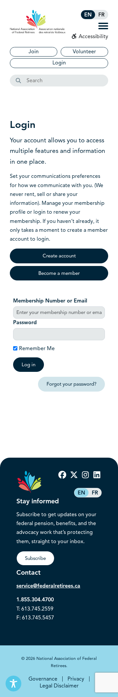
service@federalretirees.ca (48, 586)
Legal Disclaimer (59, 685)
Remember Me (37, 348)
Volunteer (84, 51)
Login (59, 63)
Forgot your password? (71, 384)
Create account (59, 256)
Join (34, 51)
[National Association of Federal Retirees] (38, 21)
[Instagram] (85, 475)
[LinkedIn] (97, 475)
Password (25, 322)
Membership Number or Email (50, 301)
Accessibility (92, 36)
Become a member (59, 273)
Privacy (76, 679)
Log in (28, 365)
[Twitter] (74, 475)
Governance (43, 679)
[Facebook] (62, 475)
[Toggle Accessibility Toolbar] (13, 683)
